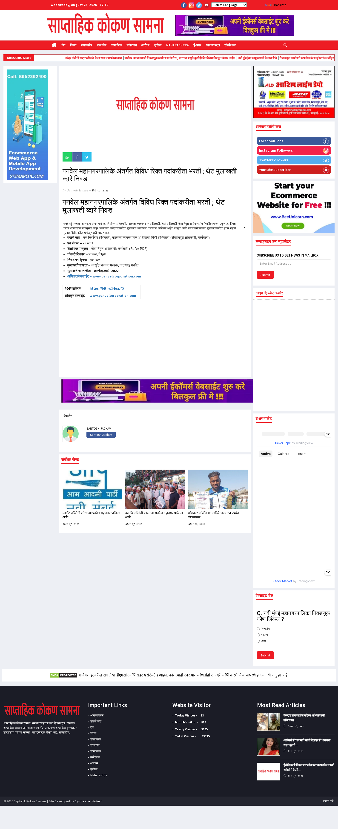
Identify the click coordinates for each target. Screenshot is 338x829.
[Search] (285, 44)
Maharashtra (177, 45)
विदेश (73, 45)
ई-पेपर (197, 45)
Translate (280, 5)
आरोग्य (145, 45)
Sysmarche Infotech (88, 801)
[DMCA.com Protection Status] (63, 675)
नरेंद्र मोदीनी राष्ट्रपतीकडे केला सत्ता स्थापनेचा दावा (76, 58)
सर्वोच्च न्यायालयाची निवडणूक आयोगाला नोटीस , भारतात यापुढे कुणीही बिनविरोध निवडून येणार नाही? (162, 58)
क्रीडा (158, 45)
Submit (265, 275)
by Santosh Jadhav (76, 190)
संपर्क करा (230, 45)
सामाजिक (116, 45)
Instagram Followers (276, 150)
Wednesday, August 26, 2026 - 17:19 (79, 5)
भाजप (264, 635)
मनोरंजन (132, 45)
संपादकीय (86, 45)
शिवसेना (265, 629)
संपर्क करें (328, 801)
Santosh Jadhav (101, 435)
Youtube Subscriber (275, 169)
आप (263, 641)
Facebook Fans (271, 141)
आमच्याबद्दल (213, 45)
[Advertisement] (101, 336)
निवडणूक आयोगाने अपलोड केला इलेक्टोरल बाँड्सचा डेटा (294, 58)
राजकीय (102, 45)
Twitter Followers (273, 160)
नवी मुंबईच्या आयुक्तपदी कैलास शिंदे (240, 58)
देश (64, 45)
